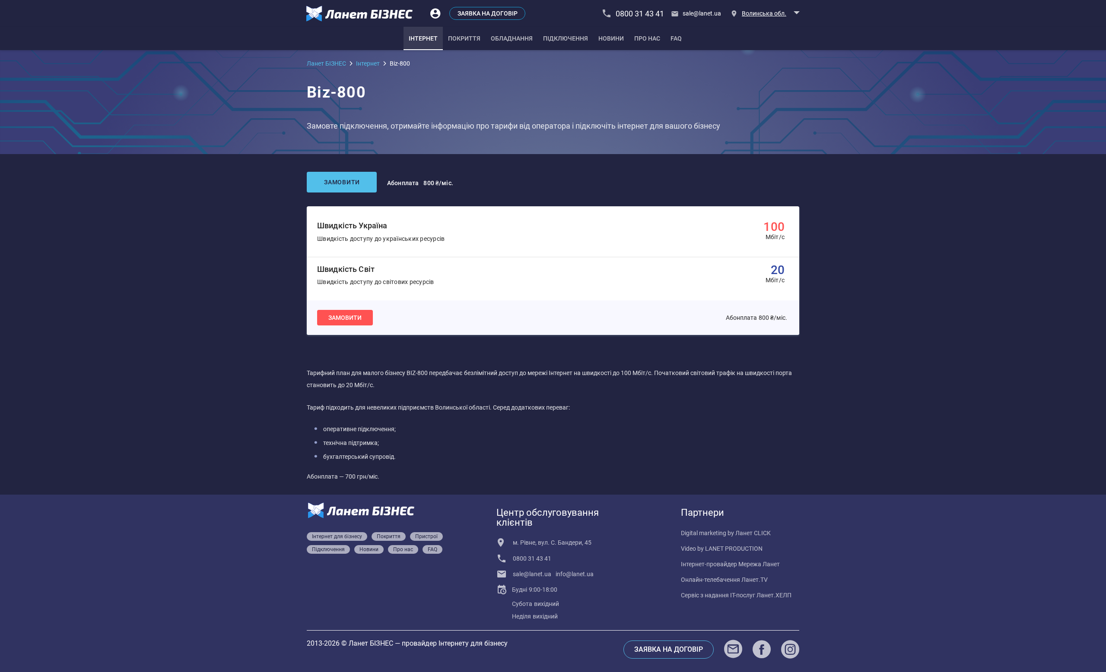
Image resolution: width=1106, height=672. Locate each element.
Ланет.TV (754, 579)
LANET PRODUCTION (734, 548)
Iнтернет (368, 63)
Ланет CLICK (753, 533)
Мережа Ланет (759, 564)
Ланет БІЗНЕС (326, 63)
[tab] (423, 38)
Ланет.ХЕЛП (773, 595)
